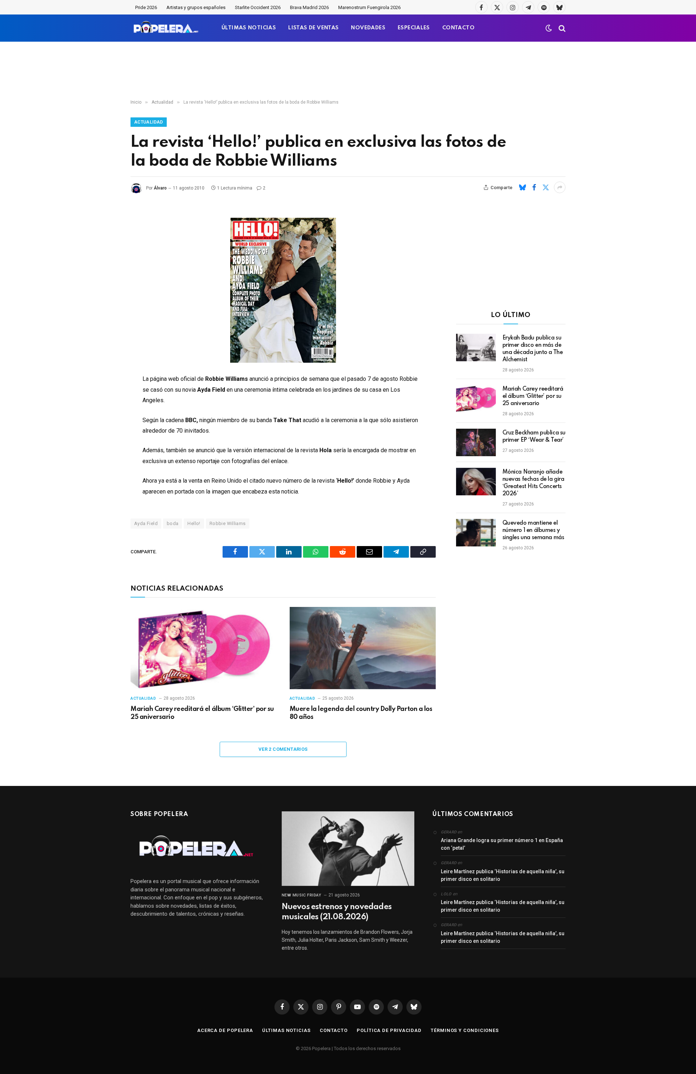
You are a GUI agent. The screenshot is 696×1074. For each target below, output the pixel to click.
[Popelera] (166, 28)
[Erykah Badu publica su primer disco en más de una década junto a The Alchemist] (476, 347)
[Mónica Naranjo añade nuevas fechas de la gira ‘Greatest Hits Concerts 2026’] (476, 481)
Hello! (193, 523)
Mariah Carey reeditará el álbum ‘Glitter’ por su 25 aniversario (202, 713)
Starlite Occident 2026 (258, 7)
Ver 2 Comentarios (283, 749)
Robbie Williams (228, 523)
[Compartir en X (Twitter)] (545, 187)
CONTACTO (458, 27)
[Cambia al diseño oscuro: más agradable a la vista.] (549, 28)
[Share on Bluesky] (522, 187)
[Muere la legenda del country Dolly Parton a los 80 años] (363, 648)
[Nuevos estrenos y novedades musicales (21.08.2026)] (348, 848)
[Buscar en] (561, 28)
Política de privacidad (389, 1030)
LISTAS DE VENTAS (313, 27)
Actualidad (148, 122)
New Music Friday (302, 895)
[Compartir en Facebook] (534, 187)
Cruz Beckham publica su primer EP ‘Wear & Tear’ (534, 436)
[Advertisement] (348, 70)
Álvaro (160, 188)
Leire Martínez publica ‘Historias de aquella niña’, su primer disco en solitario (502, 875)
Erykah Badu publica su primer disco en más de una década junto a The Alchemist (532, 349)
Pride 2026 (146, 7)
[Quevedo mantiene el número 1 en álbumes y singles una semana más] (476, 532)
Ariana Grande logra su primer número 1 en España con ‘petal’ (502, 844)
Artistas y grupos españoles (195, 7)
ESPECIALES (414, 27)
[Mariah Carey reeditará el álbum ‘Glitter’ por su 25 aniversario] (203, 648)
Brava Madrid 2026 (309, 7)
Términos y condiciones (465, 1030)
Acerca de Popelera (225, 1030)
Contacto (334, 1030)
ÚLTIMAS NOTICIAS (248, 27)
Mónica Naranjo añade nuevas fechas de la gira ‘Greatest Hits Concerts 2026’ (533, 483)
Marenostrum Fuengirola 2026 (369, 7)
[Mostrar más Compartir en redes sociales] (560, 187)
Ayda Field (146, 523)
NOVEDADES (368, 27)
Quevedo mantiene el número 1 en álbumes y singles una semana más (533, 530)
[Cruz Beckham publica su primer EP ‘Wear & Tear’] (476, 442)
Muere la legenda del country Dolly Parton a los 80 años (361, 713)
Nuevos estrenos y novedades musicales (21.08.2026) (337, 912)
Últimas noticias (286, 1030)
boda (173, 523)
